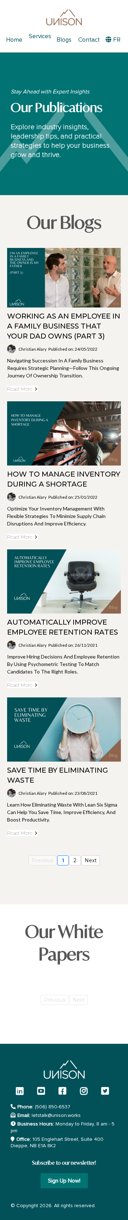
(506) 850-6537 (52, 1107)
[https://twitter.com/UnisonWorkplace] (106, 1091)
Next (91, 860)
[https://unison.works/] (64, 17)
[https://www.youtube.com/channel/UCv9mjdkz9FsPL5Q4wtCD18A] (42, 1091)
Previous (42, 860)
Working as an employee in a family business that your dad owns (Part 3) (63, 326)
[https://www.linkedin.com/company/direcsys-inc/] (21, 1091)
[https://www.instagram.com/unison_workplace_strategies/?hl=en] (85, 1091)
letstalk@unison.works (56, 1115)
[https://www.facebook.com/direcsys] (64, 1091)
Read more (19, 389)
